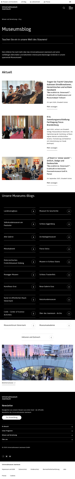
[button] (64, 8)
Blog (24, 2)
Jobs (64, 469)
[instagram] (6, 456)
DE (70, 2)
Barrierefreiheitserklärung (51, 469)
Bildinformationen (8, 383)
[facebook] (3, 456)
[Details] (22, 92)
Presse (48, 2)
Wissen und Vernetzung (9, 19)
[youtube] (10, 456)
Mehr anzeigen (52, 107)
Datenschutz (23, 469)
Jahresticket (36, 2)
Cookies (12, 476)
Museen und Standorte (10, 2)
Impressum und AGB (8, 469)
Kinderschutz (35, 469)
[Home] (9, 8)
